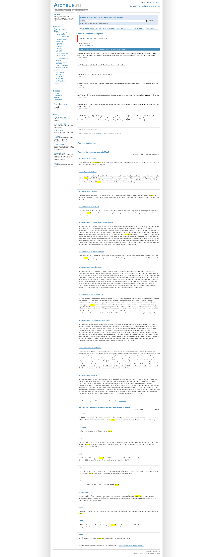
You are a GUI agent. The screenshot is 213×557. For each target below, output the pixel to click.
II (125, 116)
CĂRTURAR (94, 29)
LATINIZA (136, 29)
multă (95, 55)
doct (127, 95)
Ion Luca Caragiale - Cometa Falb (89, 207)
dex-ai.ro (89, 39)
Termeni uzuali (60, 78)
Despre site (156, 6)
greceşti (129, 118)
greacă (106, 118)
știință (99, 55)
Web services (60, 73)
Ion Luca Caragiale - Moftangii (88, 172)
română (152, 2)
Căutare (56, 31)
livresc (113, 65)
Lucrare (138, 55)
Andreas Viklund (155, 553)
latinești (137, 118)
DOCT (113, 29)
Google (56, 93)
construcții (85, 118)
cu (118, 53)
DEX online (58, 95)
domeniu (150, 84)
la (93, 120)
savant (153, 55)
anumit (146, 84)
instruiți (79, 120)
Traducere (149, 6)
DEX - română (61, 34)
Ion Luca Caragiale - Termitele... (88, 191)
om (150, 104)
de (151, 104)
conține (91, 55)
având (127, 84)
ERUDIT (129, 29)
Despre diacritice (61, 55)
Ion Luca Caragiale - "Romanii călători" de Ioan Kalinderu (96, 222)
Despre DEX (59, 80)
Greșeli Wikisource (63, 58)
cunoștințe (122, 53)
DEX (135, 6)
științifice (122, 84)
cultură (141, 120)
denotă (107, 55)
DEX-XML (59, 74)
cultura (106, 120)
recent (99, 118)
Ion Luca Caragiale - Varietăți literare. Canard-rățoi (94, 320)
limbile (100, 120)
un (142, 84)
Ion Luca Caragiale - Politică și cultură (90, 267)
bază (96, 120)
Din (148, 55)
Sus (159, 551)
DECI (104, 29)
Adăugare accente (62, 62)
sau (114, 55)
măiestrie (132, 55)
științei (155, 53)
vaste (127, 53)
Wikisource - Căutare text (65, 38)
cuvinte (79, 118)
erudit (79, 55)
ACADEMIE (86, 29)
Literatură (92, 152)
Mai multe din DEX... (152, 29)
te (91, 53)
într (140, 84)
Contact (56, 84)
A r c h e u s (67, 5)
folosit (146, 118)
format (116, 118)
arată (127, 104)
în (145, 53)
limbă (135, 120)
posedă (101, 95)
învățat (93, 65)
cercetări (116, 84)
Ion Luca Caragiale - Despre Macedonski (91, 252)
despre (155, 116)
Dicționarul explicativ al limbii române (103, 407)
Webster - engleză (62, 39)
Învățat (146, 104)
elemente (124, 118)
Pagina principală (60, 29)
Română (59, 43)
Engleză (59, 45)
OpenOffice (58, 99)
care (138, 53)
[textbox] (116, 21)
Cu (89, 104)
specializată (108, 84)
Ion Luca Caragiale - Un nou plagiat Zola (91, 295)
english (158, 2)
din (102, 118)
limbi (126, 120)
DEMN (109, 29)
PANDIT (141, 29)
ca (133, 120)
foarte (109, 104)
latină (112, 118)
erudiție (135, 104)
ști (89, 106)
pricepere (126, 55)
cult (117, 120)
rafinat (123, 65)
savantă (143, 55)
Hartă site (154, 551)
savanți (88, 53)
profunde (118, 95)
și (98, 53)
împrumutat (92, 118)
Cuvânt (82, 20)
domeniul (149, 53)
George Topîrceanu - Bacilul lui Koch (90, 348)
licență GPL (100, 133)
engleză (87, 43)
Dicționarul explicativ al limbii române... (131, 546)
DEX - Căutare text (64, 36)
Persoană (113, 53)
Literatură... (122, 401)
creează (142, 53)
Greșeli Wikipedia (63, 57)
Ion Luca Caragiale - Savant (87, 158)
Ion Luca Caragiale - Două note (88, 375)
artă (121, 55)
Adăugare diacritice (62, 53)
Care (87, 55)
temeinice (133, 53)
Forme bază (141, 6)
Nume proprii (60, 69)
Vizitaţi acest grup (59, 109)
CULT (100, 29)
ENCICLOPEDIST (121, 29)
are (92, 120)
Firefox (56, 97)
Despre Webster (60, 82)
